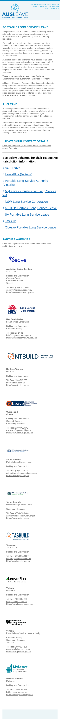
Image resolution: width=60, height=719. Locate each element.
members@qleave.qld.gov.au (19, 430)
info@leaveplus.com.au (16, 601)
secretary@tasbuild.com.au (18, 558)
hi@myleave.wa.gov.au (16, 692)
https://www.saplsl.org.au (17, 475)
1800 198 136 (21, 689)
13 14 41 (19, 333)
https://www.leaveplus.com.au (19, 604)
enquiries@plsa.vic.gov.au (18, 649)
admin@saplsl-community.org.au (20, 516)
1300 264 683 (21, 599)
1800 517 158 (21, 647)
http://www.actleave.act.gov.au (20, 292)
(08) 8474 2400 (21, 513)
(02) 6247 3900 (21, 287)
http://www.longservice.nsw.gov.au (21, 338)
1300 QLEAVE (21, 428)
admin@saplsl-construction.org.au (21, 473)
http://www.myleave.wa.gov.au (19, 694)
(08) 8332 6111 (21, 471)
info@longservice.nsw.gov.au (19, 335)
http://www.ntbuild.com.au (17, 385)
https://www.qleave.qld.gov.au (19, 433)
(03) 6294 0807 (21, 556)
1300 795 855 (21, 380)
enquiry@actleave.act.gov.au (19, 290)
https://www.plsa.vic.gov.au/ (18, 652)
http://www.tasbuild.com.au (18, 561)
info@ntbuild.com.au (15, 383)
